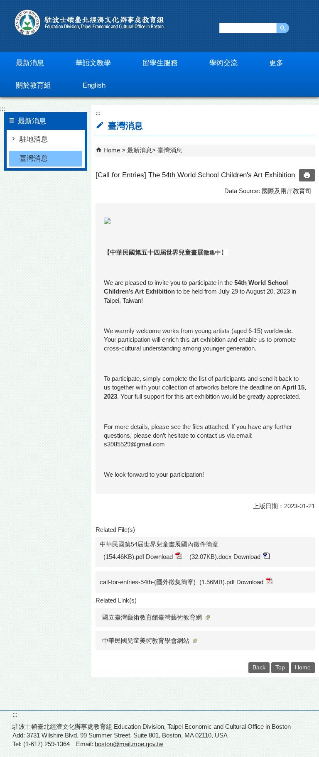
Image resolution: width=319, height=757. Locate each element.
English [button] (94, 85)
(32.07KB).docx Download (224, 556)
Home (111, 150)
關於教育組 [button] (33, 85)
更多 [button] (276, 63)
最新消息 (139, 150)
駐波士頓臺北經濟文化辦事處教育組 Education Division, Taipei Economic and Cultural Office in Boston (89, 22)
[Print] (307, 175)
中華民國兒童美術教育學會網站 (145, 640)
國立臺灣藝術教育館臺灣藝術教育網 (152, 617)
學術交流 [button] (223, 63)
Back (259, 667)
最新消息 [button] (30, 63)
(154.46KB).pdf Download (138, 556)
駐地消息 (34, 139)
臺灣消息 (34, 158)
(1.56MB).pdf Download (231, 582)
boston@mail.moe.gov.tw (129, 743)
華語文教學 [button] (93, 63)
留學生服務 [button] (160, 63)
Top (280, 667)
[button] (283, 28)
